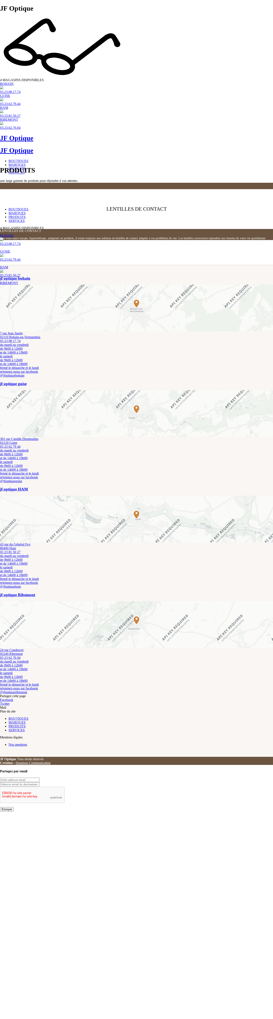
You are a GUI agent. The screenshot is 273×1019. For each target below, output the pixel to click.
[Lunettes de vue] (136, 183)
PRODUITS (17, 217)
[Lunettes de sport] (136, 186)
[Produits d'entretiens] (136, 188)
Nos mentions (18, 744)
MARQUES (17, 165)
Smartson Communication (33, 763)
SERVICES (17, 221)
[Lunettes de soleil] (136, 184)
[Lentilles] (136, 187)
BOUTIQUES (18, 161)
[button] (136, 303)
